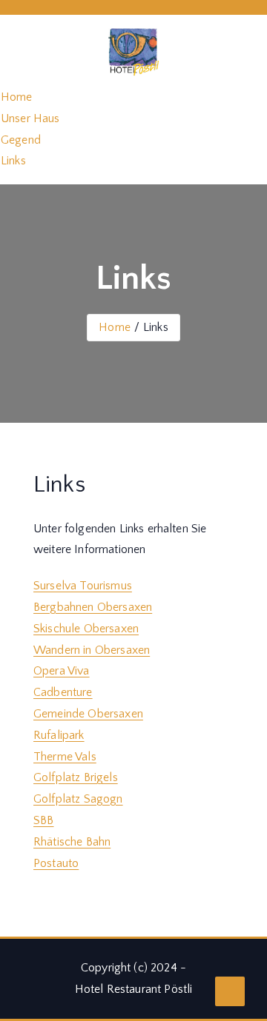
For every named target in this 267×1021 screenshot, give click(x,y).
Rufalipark (59, 735)
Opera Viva (61, 670)
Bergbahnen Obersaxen (92, 607)
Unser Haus (30, 118)
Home (17, 97)
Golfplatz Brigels (75, 777)
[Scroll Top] (230, 991)
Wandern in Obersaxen (91, 650)
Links (13, 160)
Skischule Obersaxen (86, 628)
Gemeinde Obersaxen (88, 713)
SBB (43, 820)
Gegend (21, 140)
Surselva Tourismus (82, 585)
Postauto (56, 863)
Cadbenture (63, 692)
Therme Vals (64, 756)
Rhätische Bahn (72, 841)
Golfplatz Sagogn (78, 799)
